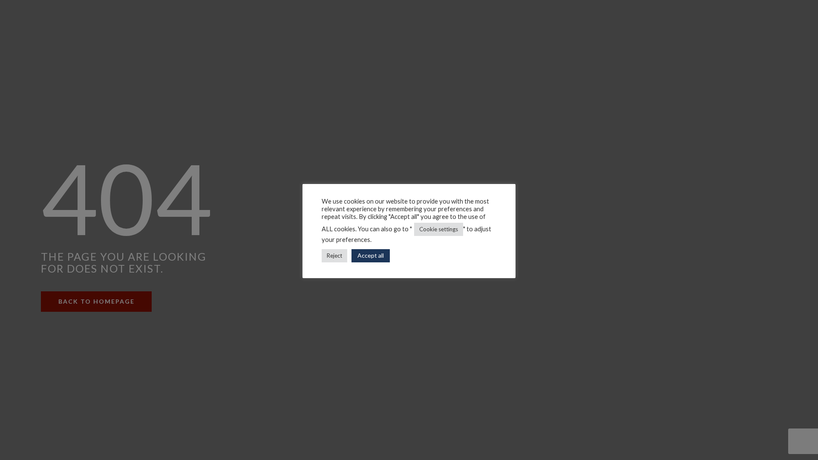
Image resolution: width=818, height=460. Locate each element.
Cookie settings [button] (438, 229)
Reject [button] (334, 255)
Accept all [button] (370, 255)
